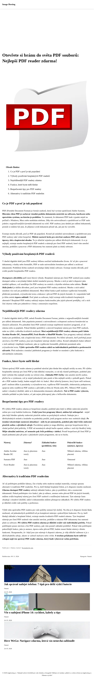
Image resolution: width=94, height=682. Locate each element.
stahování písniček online (35, 415)
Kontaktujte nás (27, 548)
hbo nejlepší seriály (22, 375)
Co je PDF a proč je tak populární (25, 171)
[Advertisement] (47, 26)
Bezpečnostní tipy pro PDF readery (25, 189)
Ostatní (89, 556)
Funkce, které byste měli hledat (24, 184)
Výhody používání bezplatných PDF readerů (30, 176)
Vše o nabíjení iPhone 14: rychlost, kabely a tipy (32, 612)
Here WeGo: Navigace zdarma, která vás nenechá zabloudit (39, 640)
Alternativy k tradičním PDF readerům (27, 193)
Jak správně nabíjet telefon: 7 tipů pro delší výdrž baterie (38, 584)
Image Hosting (8, 4)
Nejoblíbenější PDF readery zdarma (25, 180)
